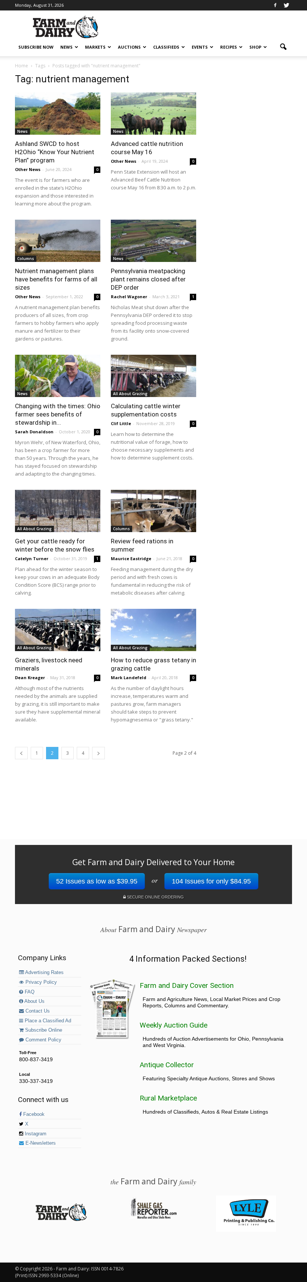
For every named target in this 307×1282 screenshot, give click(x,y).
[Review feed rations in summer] (153, 511)
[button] (283, 47)
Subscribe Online (43, 1030)
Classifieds (166, 47)
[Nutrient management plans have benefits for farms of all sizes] (57, 241)
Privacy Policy (40, 982)
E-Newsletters (40, 1143)
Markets (95, 47)
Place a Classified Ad (47, 1020)
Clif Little (121, 423)
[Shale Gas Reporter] (153, 1218)
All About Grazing (130, 393)
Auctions (129, 47)
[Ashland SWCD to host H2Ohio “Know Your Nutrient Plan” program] (57, 113)
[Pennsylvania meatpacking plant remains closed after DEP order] (153, 241)
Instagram (34, 1133)
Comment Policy (42, 1040)
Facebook (33, 1114)
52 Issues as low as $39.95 (96, 881)
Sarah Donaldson (34, 431)
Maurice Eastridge (131, 558)
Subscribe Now (36, 47)
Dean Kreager (30, 677)
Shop (255, 47)
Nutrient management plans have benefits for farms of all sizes (56, 279)
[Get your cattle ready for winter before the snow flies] (57, 511)
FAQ (28, 992)
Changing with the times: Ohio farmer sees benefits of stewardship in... (57, 414)
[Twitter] (286, 5)
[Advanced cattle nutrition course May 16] (153, 113)
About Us (34, 1001)
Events (200, 47)
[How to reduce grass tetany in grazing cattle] (153, 630)
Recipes (228, 47)
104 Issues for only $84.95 (211, 881)
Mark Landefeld (128, 677)
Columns (25, 258)
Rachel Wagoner (129, 296)
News (66, 47)
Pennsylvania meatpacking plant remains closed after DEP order (148, 279)
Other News (27, 169)
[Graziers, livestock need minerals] (57, 630)
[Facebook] (275, 5)
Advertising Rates (44, 972)
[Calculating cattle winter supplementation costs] (153, 376)
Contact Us (37, 1011)
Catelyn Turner (31, 558)
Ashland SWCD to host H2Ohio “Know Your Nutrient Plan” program (54, 152)
